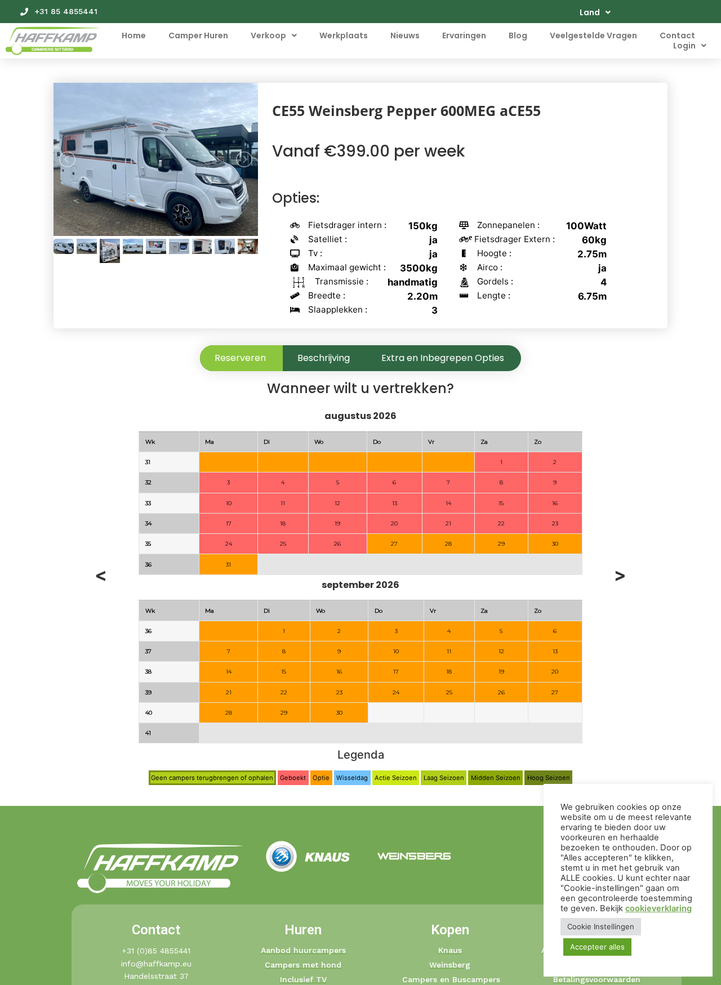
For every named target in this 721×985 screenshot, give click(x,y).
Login (684, 46)
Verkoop (268, 35)
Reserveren (240, 357)
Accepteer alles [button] (597, 946)
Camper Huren (198, 35)
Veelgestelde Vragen (593, 35)
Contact (677, 35)
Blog (518, 35)
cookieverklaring (658, 908)
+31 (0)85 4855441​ (156, 950)
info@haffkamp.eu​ (156, 963)
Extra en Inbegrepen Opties (442, 357)
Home (134, 35)
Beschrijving (323, 357)
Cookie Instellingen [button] (600, 926)
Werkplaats (343, 35)
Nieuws (405, 35)
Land (590, 12)
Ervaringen (464, 35)
